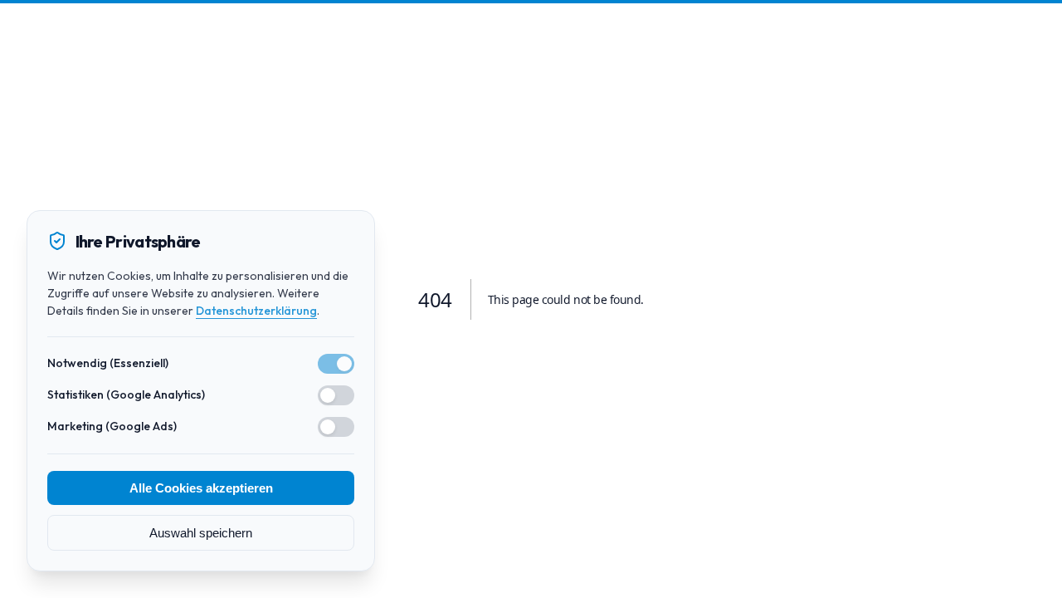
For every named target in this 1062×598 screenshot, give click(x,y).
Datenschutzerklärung (256, 310)
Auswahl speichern (200, 533)
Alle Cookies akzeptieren (201, 488)
